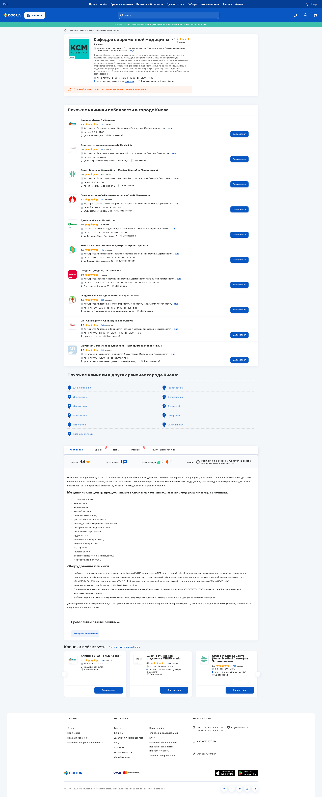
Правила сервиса (77, 738)
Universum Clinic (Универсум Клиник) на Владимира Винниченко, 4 (121, 346)
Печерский (174, 415)
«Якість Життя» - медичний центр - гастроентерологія (114, 246)
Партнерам (73, 733)
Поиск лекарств (123, 752)
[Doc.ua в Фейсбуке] (224, 789)
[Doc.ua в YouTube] (247, 789)
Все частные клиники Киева (124, 647)
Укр (314, 4)
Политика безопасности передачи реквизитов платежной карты (163, 746)
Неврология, (117, 48)
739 (102, 200)
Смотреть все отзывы (85, 634)
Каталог (37, 15)
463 (102, 175)
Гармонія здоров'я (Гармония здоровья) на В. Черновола (115, 195)
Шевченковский (82, 387)
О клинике (76, 450)
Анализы (119, 747)
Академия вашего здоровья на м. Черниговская (110, 296)
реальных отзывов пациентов (217, 463)
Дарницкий (174, 406)
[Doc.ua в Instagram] (232, 789)
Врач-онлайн (156, 728)
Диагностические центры (128, 738)
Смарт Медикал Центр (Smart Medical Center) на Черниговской (119, 170)
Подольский (80, 424)
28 (102, 149)
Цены (116, 450)
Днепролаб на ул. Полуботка (98, 220)
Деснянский (80, 406)
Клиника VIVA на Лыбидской (98, 120)
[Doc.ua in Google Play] (248, 773)
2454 (103, 325)
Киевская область (83, 434)
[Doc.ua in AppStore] (225, 773)
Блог (151, 738)
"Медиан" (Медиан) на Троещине (101, 271)
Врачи (100, 448)
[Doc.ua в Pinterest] (255, 789)
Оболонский (80, 415)
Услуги (117, 742)
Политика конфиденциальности (85, 742)
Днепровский (80, 397)
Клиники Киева (75, 30)
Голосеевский (175, 387)
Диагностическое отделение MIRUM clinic (106, 145)
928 (102, 300)
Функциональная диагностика (112, 51)
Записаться (239, 134)
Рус (308, 4)
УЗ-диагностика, (155, 48)
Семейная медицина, (175, 48)
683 (102, 124)
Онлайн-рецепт (123, 757)
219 (102, 350)
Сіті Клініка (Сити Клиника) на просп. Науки (107, 321)
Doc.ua (69, 789)
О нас (70, 728)
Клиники (118, 733)
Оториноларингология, (135, 48)
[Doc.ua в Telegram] (239, 789)
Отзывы (138, 448)
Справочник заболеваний (163, 733)
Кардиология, (103, 48)
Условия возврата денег (162, 755)
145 (102, 250)
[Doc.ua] (12, 15)
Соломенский (175, 397)
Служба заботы (239, 727)
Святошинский (176, 424)
